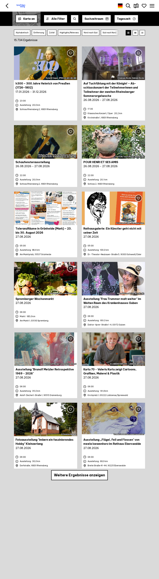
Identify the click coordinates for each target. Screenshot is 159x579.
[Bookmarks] (144, 6)
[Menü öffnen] (152, 6)
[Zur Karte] (136, 6)
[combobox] (75, 19)
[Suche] (128, 6)
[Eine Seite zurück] (7, 6)
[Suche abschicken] (75, 19)
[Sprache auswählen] (120, 6)
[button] (55, 19)
